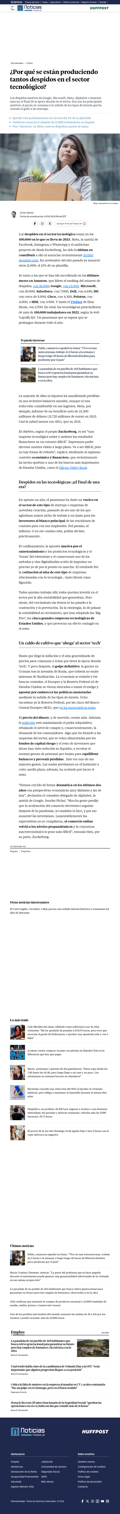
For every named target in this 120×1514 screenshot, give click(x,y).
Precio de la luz (32, 2)
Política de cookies (88, 1471)
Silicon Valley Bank (73, 468)
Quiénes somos (86, 1461)
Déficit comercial (71, 2)
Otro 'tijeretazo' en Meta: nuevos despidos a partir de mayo (50, 126)
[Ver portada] (29, 8)
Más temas (47, 1481)
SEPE (44, 1476)
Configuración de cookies (92, 1466)
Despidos (25, 851)
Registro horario (89, 2)
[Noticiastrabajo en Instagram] (92, 1501)
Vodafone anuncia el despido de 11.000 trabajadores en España (53, 122)
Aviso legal (84, 1476)
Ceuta (45, 2)
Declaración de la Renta (24, 1471)
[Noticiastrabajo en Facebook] (82, 1501)
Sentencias (17, 1466)
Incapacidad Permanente (24, 1476)
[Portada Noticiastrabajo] (28, 1432)
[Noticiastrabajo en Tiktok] (97, 1501)
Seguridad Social (50, 1471)
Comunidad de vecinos (53, 1466)
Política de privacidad (90, 1481)
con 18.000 (41, 286)
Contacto (83, 1486)
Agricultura (55, 2)
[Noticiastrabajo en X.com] (87, 1501)
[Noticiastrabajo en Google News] (107, 1501)
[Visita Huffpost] (99, 8)
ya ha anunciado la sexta (77, 707)
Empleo (14, 851)
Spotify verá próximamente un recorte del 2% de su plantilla (51, 118)
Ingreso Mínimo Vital (22, 1486)
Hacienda (16, 1481)
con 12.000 (71, 286)
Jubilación (47, 1461)
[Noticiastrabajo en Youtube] (102, 1501)
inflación (28, 723)
